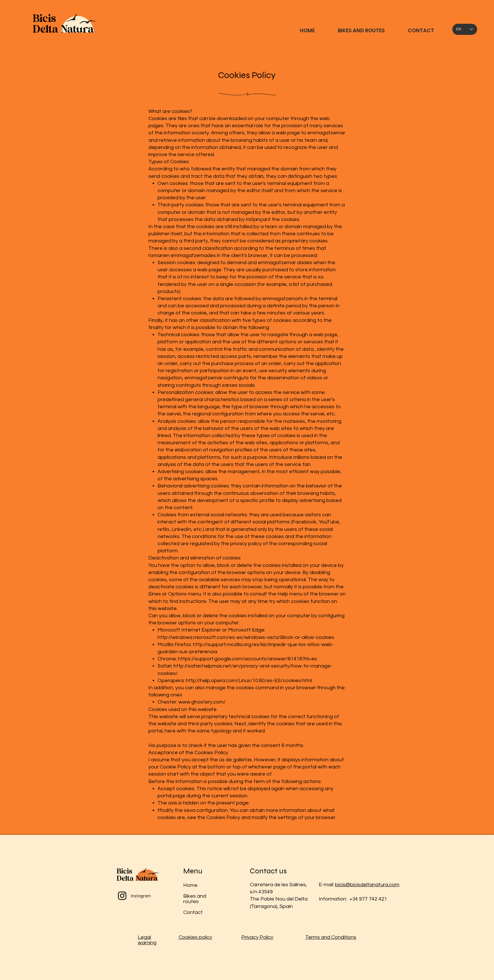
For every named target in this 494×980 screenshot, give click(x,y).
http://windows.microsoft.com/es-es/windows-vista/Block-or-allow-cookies (246, 637)
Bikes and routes (194, 898)
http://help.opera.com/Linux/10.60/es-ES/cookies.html (249, 680)
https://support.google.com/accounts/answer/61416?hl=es (247, 659)
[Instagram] (122, 895)
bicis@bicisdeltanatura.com (367, 884)
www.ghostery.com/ (202, 702)
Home (190, 885)
